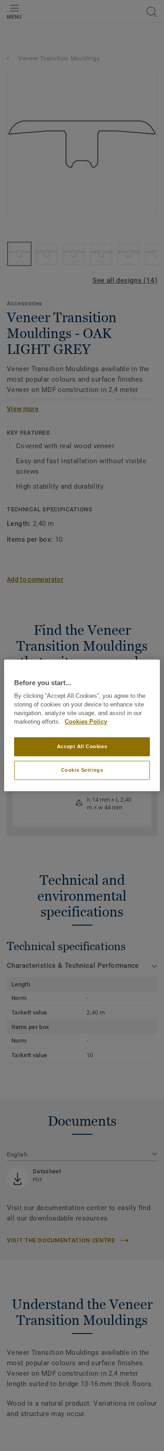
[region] (82, 725)
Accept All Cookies (82, 746)
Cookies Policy (86, 722)
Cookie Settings (82, 770)
